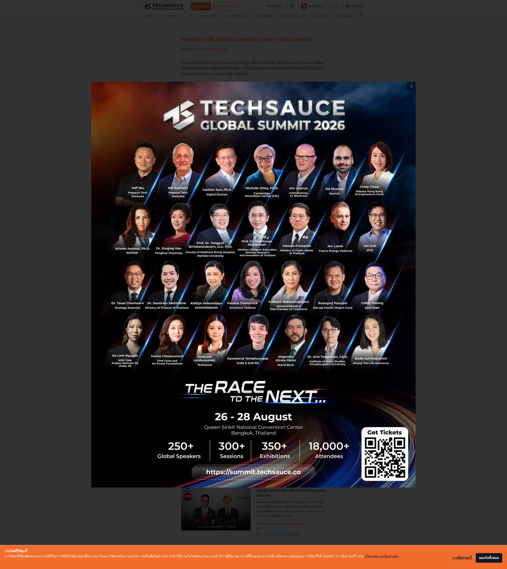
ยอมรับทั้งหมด (489, 558)
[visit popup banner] (253, 285)
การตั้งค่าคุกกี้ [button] (462, 558)
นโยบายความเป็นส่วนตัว (381, 556)
